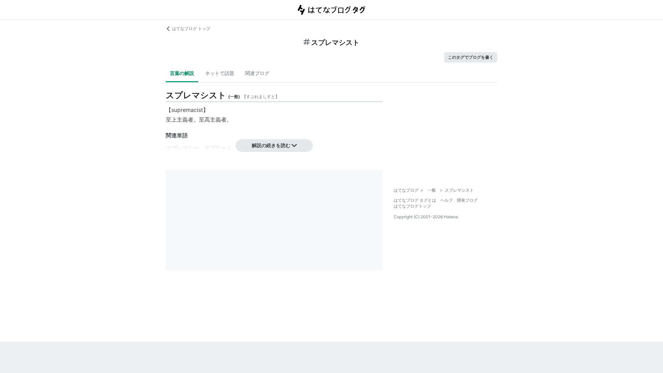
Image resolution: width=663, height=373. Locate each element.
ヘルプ (446, 200)
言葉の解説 (182, 73)
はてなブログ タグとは (415, 200)
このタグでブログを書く (470, 57)
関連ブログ (257, 73)
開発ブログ (467, 200)
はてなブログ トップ (191, 28)
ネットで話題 (219, 73)
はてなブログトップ (412, 206)
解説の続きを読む (271, 145)
